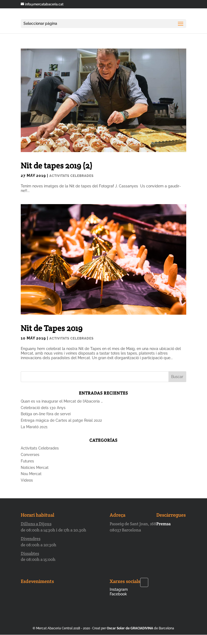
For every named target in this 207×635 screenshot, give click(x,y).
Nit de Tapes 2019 (51, 328)
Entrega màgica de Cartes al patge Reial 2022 (61, 420)
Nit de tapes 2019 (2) (56, 165)
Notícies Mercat (35, 467)
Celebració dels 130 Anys (43, 408)
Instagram (119, 589)
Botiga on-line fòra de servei (46, 414)
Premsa (163, 524)
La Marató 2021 (34, 427)
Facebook (118, 594)
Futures (27, 461)
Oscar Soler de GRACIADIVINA (130, 628)
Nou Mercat (31, 474)
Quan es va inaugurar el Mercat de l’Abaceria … (62, 401)
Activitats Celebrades (71, 176)
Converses (30, 454)
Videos (27, 480)
